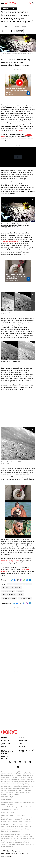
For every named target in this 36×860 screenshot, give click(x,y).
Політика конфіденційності (10, 853)
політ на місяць (8, 591)
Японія (6, 587)
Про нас (4, 747)
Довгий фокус (6, 744)
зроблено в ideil (6, 856)
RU (30, 3)
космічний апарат (9, 594)
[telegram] (15, 762)
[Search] (33, 2)
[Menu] (2, 2)
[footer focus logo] (9, 732)
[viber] (25, 762)
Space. (21, 130)
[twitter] (10, 762)
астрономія (16, 587)
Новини (4, 737)
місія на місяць (25, 598)
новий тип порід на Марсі (10, 561)
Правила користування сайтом (7, 752)
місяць (20, 591)
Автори (22, 744)
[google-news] (30, 762)
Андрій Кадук (6, 27)
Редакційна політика (5, 758)
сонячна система (24, 584)
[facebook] (5, 762)
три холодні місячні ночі (9, 241)
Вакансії (22, 747)
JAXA (21, 594)
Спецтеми (23, 741)
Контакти (25, 853)
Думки (21, 737)
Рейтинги (5, 741)
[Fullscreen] (32, 199)
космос (11, 584)
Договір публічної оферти (26, 751)
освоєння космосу (10, 598)
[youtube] (20, 762)
